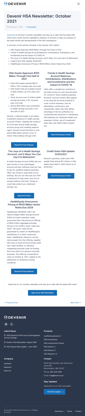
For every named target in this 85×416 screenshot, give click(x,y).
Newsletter (32, 27)
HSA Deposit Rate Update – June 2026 (21, 347)
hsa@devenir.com (56, 375)
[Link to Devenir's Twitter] (12, 324)
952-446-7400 (56, 372)
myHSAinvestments (52, 336)
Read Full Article (24, 196)
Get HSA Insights (54, 392)
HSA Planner (49, 350)
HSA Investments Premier (54, 343)
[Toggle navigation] (78, 3)
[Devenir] (15, 4)
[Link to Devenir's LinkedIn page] (6, 324)
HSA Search (49, 347)
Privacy (78, 411)
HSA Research (50, 354)
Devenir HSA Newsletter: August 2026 (21, 342)
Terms (69, 411)
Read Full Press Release (24, 145)
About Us (7, 371)
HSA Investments (50, 339)
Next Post (75, 302)
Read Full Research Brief (61, 135)
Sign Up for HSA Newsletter (42, 293)
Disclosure (59, 411)
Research (8, 367)
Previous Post (12, 302)
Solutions (7, 363)
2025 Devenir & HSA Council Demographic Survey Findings (22, 336)
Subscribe (11, 35)
